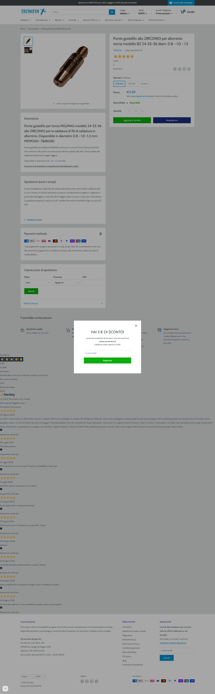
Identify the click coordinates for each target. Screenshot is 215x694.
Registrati (107, 360)
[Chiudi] (136, 326)
